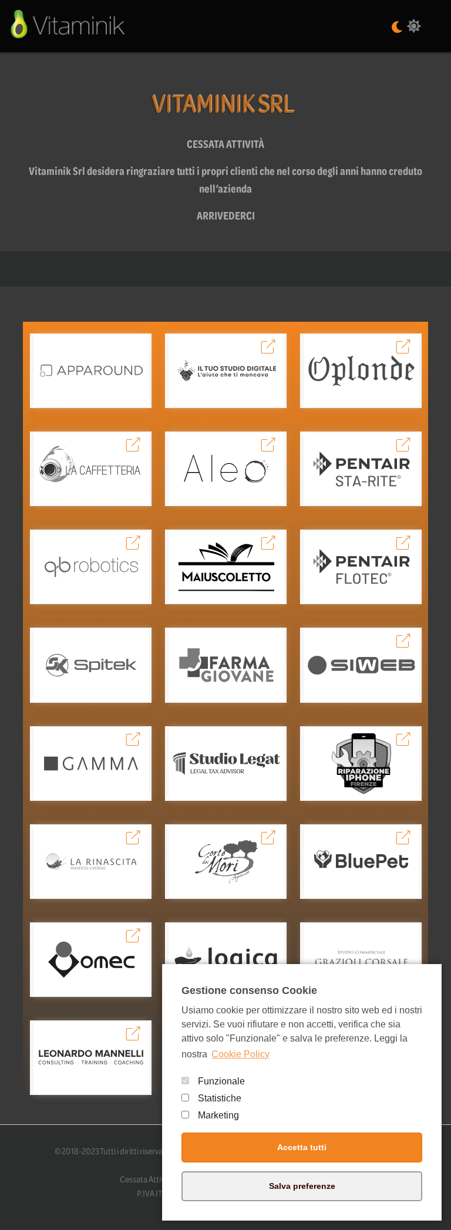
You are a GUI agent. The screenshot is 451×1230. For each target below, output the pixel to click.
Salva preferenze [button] (302, 1186)
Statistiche (219, 1098)
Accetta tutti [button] (302, 1147)
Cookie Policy (240, 1054)
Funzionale (221, 1081)
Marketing (218, 1115)
